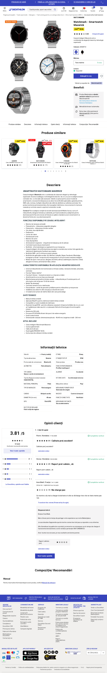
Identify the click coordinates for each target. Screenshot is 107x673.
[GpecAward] (50, 659)
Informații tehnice (41, 124)
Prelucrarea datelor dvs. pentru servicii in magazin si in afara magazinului (62, 625)
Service (40, 621)
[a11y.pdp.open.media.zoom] (19, 34)
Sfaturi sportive (78, 610)
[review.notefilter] (31, 459)
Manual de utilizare (48, 583)
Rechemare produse (42, 628)
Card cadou (42, 611)
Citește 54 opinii (94, 34)
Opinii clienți (55, 124)
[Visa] (4, 653)
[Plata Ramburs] (18, 658)
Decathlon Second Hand (44, 624)
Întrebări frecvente (97, 617)
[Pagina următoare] (65, 171)
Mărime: (76, 58)
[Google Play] (30, 659)
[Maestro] (13, 653)
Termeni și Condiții (10, 667)
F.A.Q (82, 667)
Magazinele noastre (9, 615)
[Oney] (13, 657)
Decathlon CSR (8, 626)
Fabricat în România (9, 631)
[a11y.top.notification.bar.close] (103, 3)
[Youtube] (49, 653)
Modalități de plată (26, 610)
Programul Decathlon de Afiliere (77, 620)
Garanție (41, 614)
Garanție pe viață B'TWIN (43, 617)
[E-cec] (8, 658)
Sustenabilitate (8, 621)
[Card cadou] (4, 658)
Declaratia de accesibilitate (61, 669)
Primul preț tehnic (9, 629)
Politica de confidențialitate (61, 630)
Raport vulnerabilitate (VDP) (60, 640)
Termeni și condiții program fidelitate (62, 610)
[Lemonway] (4, 661)
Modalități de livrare (27, 607)
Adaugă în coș (86, 76)
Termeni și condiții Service (62, 619)
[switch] (102, 76)
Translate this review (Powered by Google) (53, 502)
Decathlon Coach (79, 615)
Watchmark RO (96, 83)
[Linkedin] (56, 653)
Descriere (27, 124)
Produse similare (15, 124)
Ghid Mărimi (24, 626)
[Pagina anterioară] (41, 171)
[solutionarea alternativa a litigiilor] (73, 653)
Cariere (5, 618)
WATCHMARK (79, 17)
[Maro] (82, 52)
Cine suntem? (7, 609)
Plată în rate (24, 617)
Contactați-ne (7, 638)
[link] (17, 450)
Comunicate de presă (8, 612)
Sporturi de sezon (79, 613)
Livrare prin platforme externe (26, 613)
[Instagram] (52, 653)
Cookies (58, 633)
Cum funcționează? (97, 610)
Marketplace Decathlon (7, 634)
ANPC (57, 636)
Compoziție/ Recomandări (88, 124)
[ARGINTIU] (76, 52)
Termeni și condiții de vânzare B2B (62, 615)
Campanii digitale (26, 629)
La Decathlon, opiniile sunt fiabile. (17, 484)
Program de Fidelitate (42, 608)
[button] (53, 133)
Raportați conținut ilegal (97, 620)
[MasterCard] (8, 653)
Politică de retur (25, 619)
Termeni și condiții (62, 607)
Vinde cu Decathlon (97, 607)
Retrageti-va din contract (25, 622)
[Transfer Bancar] (18, 654)
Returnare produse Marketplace (97, 613)
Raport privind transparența (94, 667)
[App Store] (30, 654)
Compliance (7, 623)
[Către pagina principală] (16, 9)
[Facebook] (45, 653)
